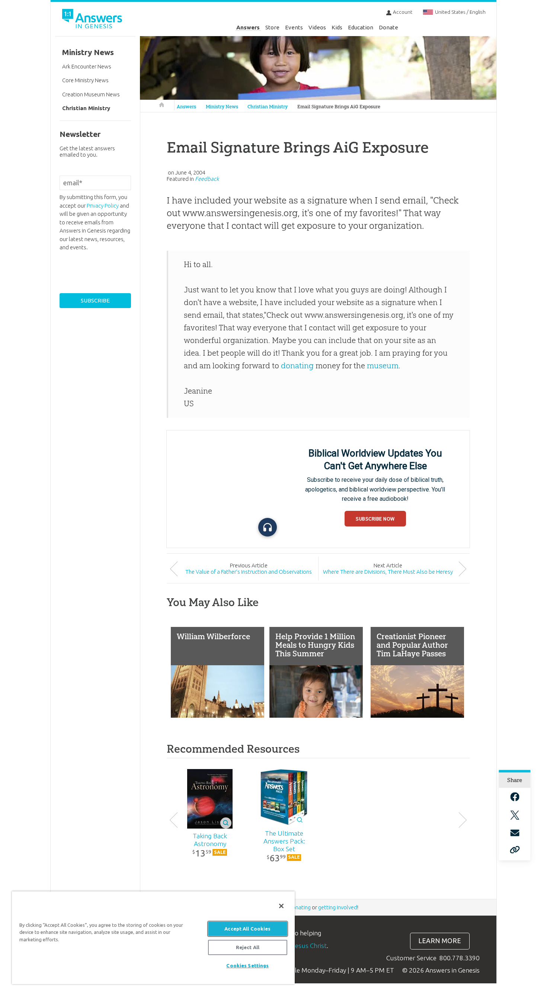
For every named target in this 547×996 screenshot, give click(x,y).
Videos (317, 27)
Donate (388, 27)
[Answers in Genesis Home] (93, 20)
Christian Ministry (267, 106)
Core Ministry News (85, 80)
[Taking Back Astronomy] (210, 799)
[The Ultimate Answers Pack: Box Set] (284, 797)
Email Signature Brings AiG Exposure (338, 106)
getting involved (337, 907)
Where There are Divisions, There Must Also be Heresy (388, 572)
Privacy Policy (103, 205)
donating (297, 365)
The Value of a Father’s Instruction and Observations (248, 572)
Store (272, 27)
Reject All (247, 947)
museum (383, 365)
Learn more (439, 940)
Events (294, 27)
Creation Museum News (91, 94)
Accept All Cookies (247, 928)
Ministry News (222, 106)
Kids (337, 27)
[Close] (281, 906)
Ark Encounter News (86, 66)
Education (360, 27)
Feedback (207, 179)
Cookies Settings (247, 965)
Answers (248, 27)
